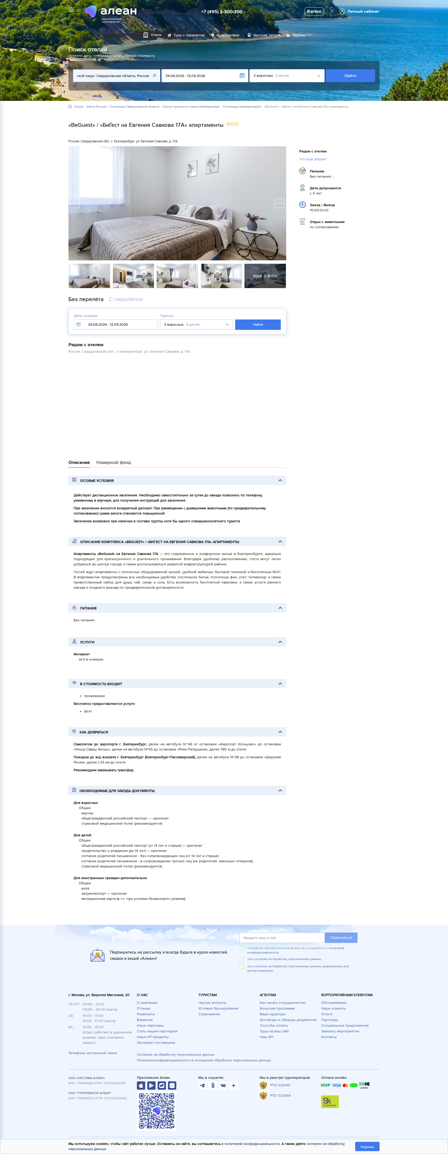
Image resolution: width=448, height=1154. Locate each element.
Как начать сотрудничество (283, 1002)
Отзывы (143, 1008)
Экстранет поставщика (156, 1042)
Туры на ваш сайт (274, 1031)
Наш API (266, 1037)
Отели (78, 106)
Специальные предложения (345, 1025)
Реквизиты (146, 1014)
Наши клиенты (333, 1008)
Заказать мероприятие (340, 1031)
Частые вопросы (212, 1002)
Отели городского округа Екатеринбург (191, 106)
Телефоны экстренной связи (92, 1053)
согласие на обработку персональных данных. (288, 959)
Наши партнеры (150, 1025)
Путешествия (228, 35)
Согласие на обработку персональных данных (176, 1054)
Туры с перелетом (189, 35)
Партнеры (329, 1020)
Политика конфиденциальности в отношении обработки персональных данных (204, 1060)
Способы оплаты (274, 1025)
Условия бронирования (218, 1008)
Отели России (96, 106)
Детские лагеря (267, 35)
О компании (147, 1002)
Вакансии (145, 1020)
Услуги (327, 1014)
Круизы (299, 35)
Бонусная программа (277, 1008)
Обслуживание (334, 1002)
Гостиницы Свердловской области (134, 106)
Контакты (329, 1037)
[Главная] (70, 107)
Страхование (209, 1014)
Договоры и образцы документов (288, 1020)
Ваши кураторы (273, 1014)
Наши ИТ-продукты (153, 1037)
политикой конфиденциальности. (253, 1144)
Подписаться (341, 937)
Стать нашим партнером (157, 1031)
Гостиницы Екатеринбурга (242, 106)
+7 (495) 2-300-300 (221, 12)
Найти (350, 75)
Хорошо (367, 1147)
